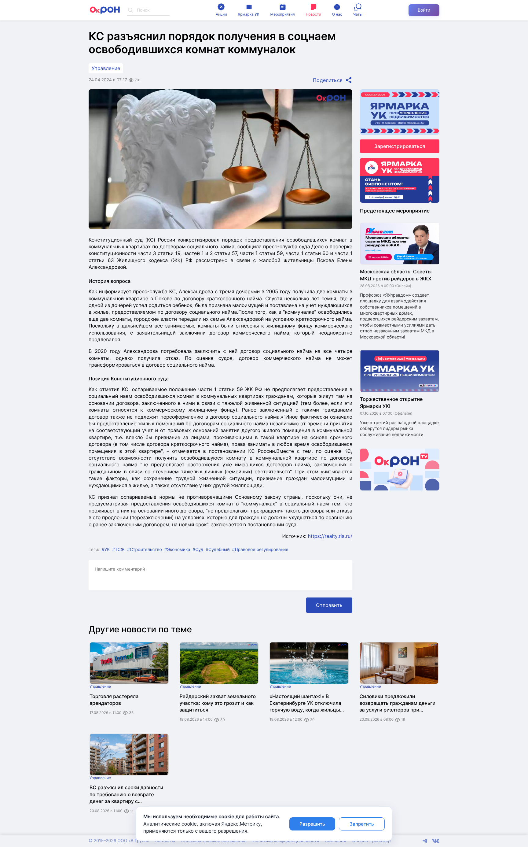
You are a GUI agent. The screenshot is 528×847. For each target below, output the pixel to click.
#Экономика (177, 549)
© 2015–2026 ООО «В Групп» (119, 840)
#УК (106, 549)
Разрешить (312, 824)
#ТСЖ (118, 549)
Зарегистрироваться (399, 146)
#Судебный (217, 549)
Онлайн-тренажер (371, 840)
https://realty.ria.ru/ (330, 536)
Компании (335, 840)
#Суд (198, 549)
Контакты (165, 840)
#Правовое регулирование (260, 549)
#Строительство (144, 549)
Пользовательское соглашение (214, 840)
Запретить (362, 824)
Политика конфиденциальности (286, 840)
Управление (106, 68)
